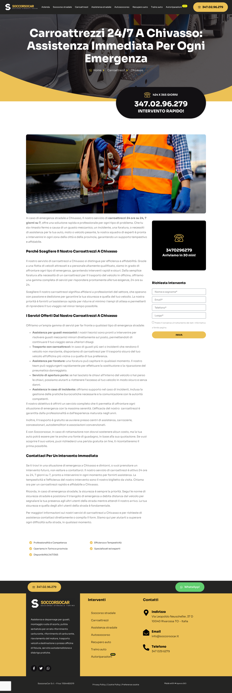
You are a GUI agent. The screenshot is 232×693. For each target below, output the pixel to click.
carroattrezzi (116, 70)
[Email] (146, 632)
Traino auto (157, 7)
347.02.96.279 (161, 103)
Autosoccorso (121, 7)
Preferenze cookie (130, 684)
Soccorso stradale (62, 7)
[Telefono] (146, 647)
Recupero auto (140, 7)
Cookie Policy (113, 684)
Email (156, 632)
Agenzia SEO (181, 683)
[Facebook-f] (34, 668)
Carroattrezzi (81, 7)
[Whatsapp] (48, 668)
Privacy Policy (99, 684)
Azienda (46, 7)
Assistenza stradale (101, 7)
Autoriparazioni (174, 7)
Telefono (159, 647)
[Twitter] (41, 668)
